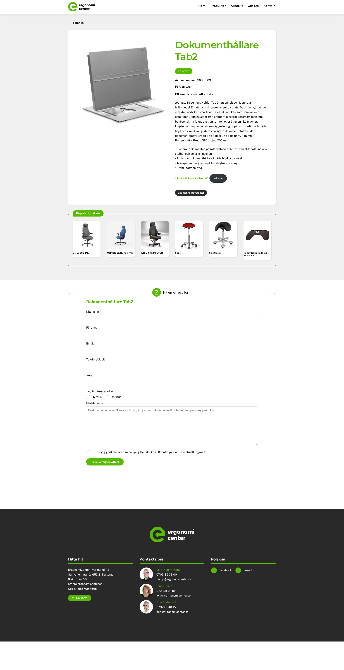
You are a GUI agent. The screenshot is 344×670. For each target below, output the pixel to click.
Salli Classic (215, 252)
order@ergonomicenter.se (85, 584)
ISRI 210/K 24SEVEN (152, 252)
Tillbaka (78, 23)
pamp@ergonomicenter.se (173, 579)
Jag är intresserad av (100, 391)
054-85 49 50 (77, 579)
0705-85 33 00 (166, 574)
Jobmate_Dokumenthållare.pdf (191, 178)
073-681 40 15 (166, 607)
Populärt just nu (88, 213)
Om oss (253, 6)
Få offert (184, 71)
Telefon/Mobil (95, 359)
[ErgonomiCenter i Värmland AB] (81, 10)
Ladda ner (218, 178)
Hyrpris (97, 397)
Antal (89, 375)
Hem (202, 6)
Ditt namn (93, 311)
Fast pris (115, 397)
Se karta (81, 598)
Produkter (218, 6)
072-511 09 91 (165, 591)
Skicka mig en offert (105, 462)
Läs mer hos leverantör (191, 192)
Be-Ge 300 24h (81, 252)
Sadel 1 (179, 252)
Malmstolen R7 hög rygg (120, 252)
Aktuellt (237, 6)
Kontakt (270, 6)
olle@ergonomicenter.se (172, 612)
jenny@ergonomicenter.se (173, 595)
